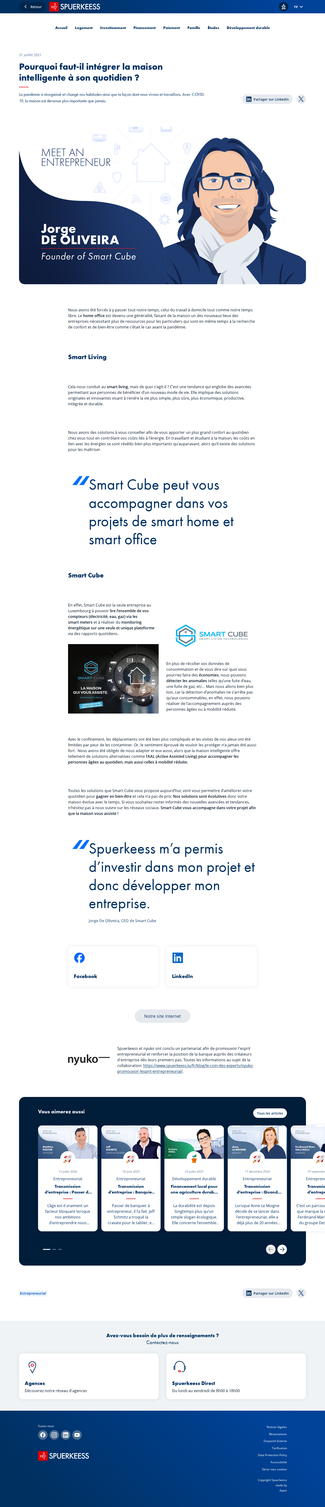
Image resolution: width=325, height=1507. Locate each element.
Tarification (279, 1448)
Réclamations (278, 1434)
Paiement (171, 27)
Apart (283, 1490)
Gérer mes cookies (274, 1469)
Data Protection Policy (272, 1455)
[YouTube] (77, 1435)
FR (296, 7)
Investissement (113, 27)
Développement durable (248, 27)
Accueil (61, 27)
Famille (193, 27)
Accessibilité (279, 1462)
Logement (84, 27)
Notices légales (277, 1427)
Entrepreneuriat (33, 1293)
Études (213, 27)
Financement (144, 27)
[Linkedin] (65, 1435)
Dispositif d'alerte (275, 1441)
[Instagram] (54, 1435)
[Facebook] (43, 1435)
